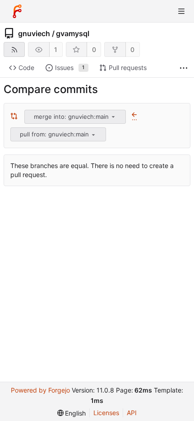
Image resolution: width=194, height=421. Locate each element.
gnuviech (34, 33)
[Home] (17, 11)
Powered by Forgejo (40, 390)
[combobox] (75, 117)
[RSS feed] (14, 49)
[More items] (183, 68)
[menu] (113, 116)
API (132, 412)
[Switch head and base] (14, 116)
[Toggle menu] (181, 11)
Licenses (106, 412)
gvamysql (72, 33)
